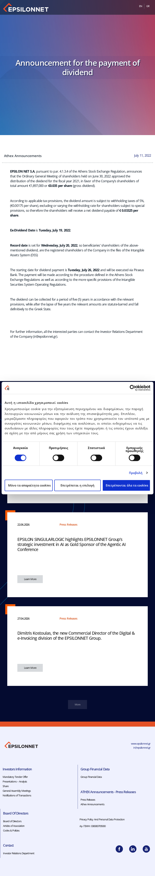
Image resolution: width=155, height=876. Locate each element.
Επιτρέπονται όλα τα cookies (127, 485)
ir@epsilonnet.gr (45, 336)
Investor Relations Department (18, 853)
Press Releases (88, 799)
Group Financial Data (91, 777)
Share (5, 786)
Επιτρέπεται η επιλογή (77, 485)
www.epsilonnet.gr (140, 743)
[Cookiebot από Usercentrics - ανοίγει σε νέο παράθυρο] (132, 388)
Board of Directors (12, 821)
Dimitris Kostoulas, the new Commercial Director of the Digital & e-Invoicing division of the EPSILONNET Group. (76, 635)
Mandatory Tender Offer (15, 777)
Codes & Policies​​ (11, 830)
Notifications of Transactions (17, 795)
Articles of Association (13, 826)
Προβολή (136, 473)
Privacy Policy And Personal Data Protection (102, 819)
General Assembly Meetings (17, 791)
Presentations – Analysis (15, 781)
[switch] (58, 458)
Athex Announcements (23, 155)
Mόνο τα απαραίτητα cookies (29, 485)
